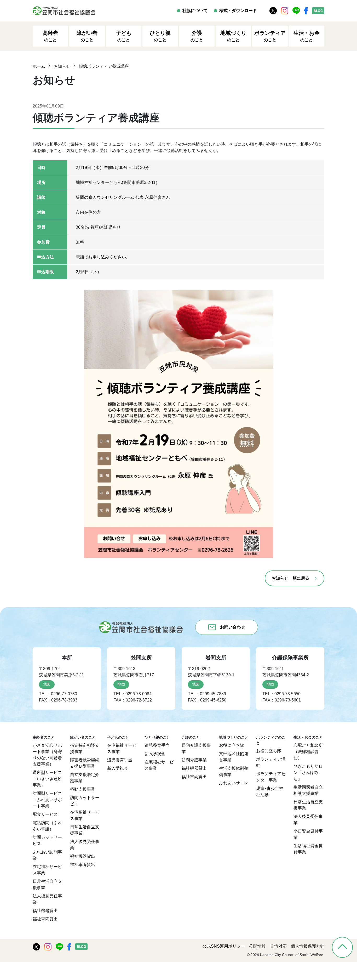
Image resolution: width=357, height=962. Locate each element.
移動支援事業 (82, 789)
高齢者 (50, 36)
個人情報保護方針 (307, 946)
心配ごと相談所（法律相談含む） (308, 751)
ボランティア (270, 36)
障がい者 (87, 36)
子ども (123, 36)
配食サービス (45, 814)
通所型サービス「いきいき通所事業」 (47, 778)
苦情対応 (278, 946)
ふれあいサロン (233, 783)
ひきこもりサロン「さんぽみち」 (308, 772)
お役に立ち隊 (231, 745)
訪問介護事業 (194, 760)
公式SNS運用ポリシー (224, 946)
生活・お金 (306, 36)
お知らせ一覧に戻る (290, 578)
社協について (195, 10)
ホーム (39, 66)
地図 (46, 684)
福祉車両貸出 (45, 919)
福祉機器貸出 (45, 910)
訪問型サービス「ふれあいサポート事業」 (47, 799)
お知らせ (62, 66)
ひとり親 (160, 36)
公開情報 (257, 946)
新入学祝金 (117, 768)
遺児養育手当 (119, 760)
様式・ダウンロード (238, 10)
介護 (197, 36)
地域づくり (233, 36)
